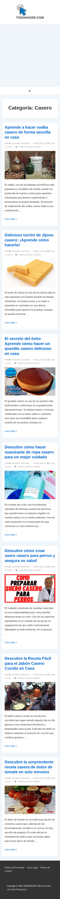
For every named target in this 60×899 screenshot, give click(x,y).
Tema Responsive (19, 889)
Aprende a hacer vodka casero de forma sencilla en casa (27, 132)
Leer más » (11, 219)
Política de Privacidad (14, 867)
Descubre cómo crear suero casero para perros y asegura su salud (30, 555)
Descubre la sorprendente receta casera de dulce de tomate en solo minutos (29, 767)
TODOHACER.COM (30, 17)
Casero (37, 147)
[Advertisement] (30, 55)
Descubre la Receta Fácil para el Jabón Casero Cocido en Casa (28, 663)
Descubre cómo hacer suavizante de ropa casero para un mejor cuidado (29, 452)
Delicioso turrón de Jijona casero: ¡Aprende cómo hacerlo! (29, 240)
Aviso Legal (32, 867)
